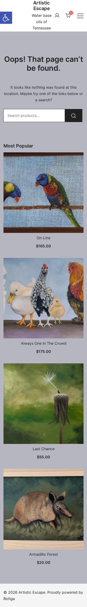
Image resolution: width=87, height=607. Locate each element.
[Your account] (57, 16)
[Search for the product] (73, 115)
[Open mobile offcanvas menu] (80, 15)
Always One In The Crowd (43, 343)
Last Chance (44, 448)
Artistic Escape (41, 5)
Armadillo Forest (43, 554)
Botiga (9, 598)
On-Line (43, 237)
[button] (6, 18)
